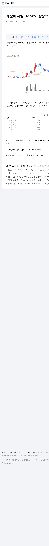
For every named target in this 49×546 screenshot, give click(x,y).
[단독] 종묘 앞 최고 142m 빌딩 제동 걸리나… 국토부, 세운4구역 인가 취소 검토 (26, 183)
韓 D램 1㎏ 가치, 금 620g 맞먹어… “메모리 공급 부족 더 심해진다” (26, 173)
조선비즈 (9, 3)
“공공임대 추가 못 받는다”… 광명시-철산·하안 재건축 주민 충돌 (26, 180)
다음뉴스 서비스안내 (9, 452)
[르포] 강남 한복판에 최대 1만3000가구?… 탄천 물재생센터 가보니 (26, 170)
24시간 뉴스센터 (24, 452)
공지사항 (35, 452)
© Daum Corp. (7, 463)
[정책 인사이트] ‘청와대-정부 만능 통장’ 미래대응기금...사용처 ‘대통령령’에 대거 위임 (26, 176)
